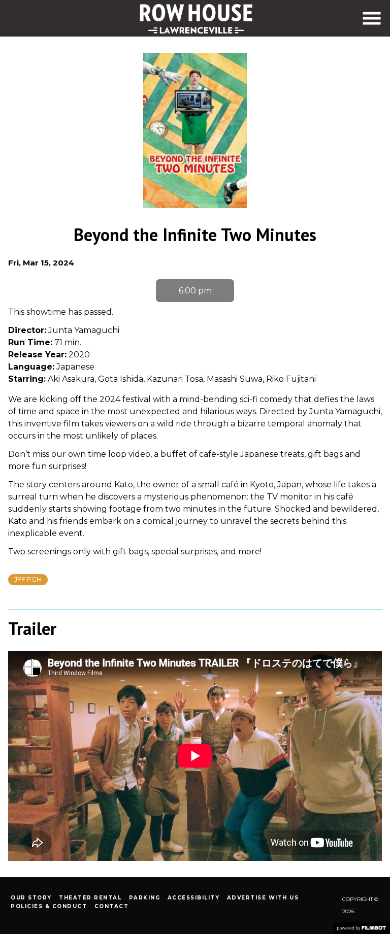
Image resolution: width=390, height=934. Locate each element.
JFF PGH (28, 579)
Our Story (31, 897)
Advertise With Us (263, 897)
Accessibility (194, 897)
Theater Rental (90, 897)
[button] (372, 18)
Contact (111, 906)
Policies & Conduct (49, 906)
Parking (144, 897)
